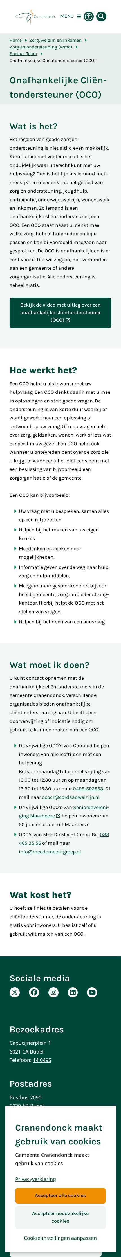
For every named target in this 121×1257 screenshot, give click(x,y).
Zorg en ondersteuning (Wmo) (41, 47)
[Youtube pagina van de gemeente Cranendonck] (92, 992)
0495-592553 (88, 789)
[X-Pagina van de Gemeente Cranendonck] (15, 992)
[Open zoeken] (101, 17)
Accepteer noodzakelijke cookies (60, 1217)
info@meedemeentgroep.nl (50, 852)
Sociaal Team (23, 53)
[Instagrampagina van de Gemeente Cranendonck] (53, 992)
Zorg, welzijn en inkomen (55, 40)
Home (16, 40)
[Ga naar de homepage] (35, 16)
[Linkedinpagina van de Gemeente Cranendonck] (73, 992)
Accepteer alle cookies (60, 1195)
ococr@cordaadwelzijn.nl (71, 797)
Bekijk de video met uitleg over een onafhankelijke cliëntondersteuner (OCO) (60, 312)
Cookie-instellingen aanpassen (60, 1237)
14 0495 (42, 1060)
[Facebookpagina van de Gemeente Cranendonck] (34, 992)
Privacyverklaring (35, 1179)
